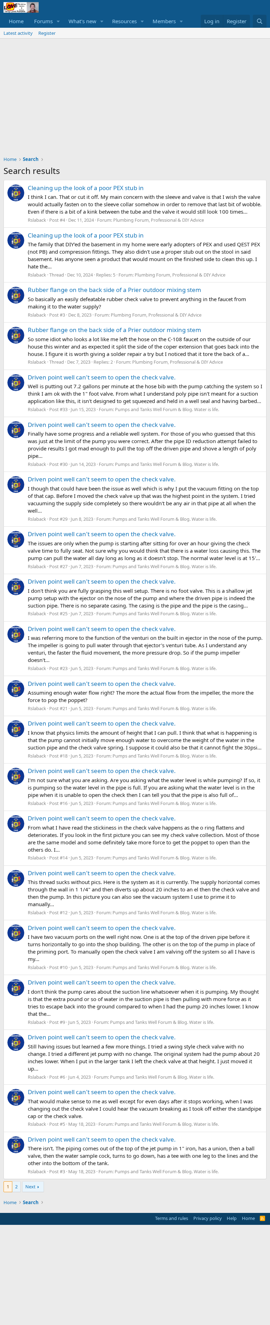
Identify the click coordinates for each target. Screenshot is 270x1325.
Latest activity (18, 33)
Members (164, 21)
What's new (82, 21)
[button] (58, 21)
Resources (124, 21)
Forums (43, 21)
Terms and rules (171, 1218)
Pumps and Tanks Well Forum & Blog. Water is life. (167, 409)
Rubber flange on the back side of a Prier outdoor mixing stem (114, 290)
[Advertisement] (135, 91)
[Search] (259, 21)
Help (232, 1218)
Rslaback (37, 220)
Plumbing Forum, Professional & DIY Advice (158, 220)
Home (16, 21)
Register (47, 33)
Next (30, 1186)
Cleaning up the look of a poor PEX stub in (86, 188)
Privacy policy (207, 1218)
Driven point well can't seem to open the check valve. (102, 377)
